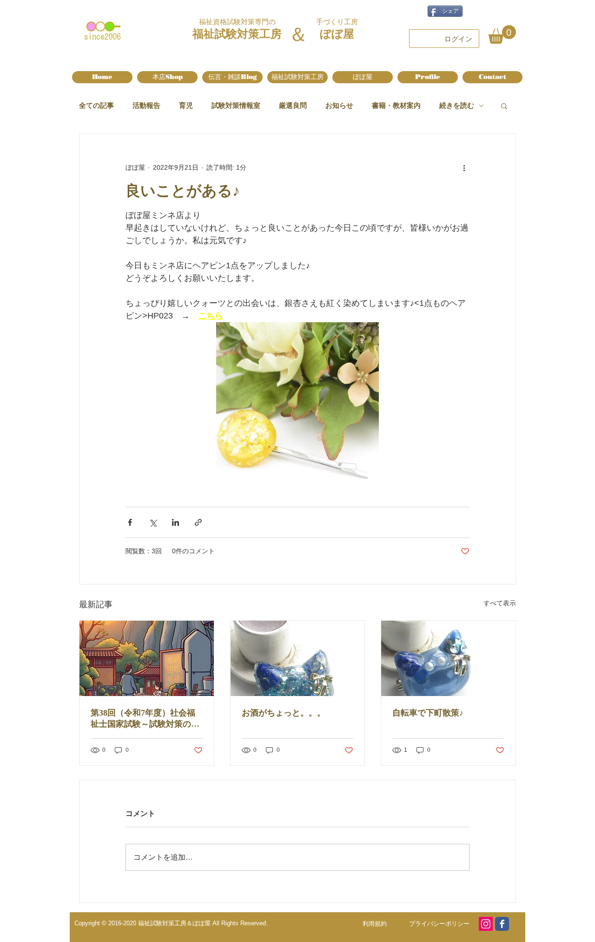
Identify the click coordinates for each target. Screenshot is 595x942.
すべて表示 (499, 603)
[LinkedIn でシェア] (175, 522)
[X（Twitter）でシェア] (152, 522)
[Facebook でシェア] (130, 522)
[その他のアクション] (463, 167)
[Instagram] (486, 924)
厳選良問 (293, 105)
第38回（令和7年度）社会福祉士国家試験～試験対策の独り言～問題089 (145, 719)
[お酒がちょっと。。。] (298, 658)
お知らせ (339, 105)
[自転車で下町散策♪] (448, 658)
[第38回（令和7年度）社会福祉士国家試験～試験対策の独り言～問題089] (146, 658)
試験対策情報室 (236, 105)
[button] (502, 34)
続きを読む (456, 105)
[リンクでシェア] (198, 522)
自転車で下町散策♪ (427, 712)
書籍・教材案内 (396, 105)
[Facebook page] (502, 924)
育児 (186, 105)
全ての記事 (96, 105)
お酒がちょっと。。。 (283, 712)
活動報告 (146, 105)
